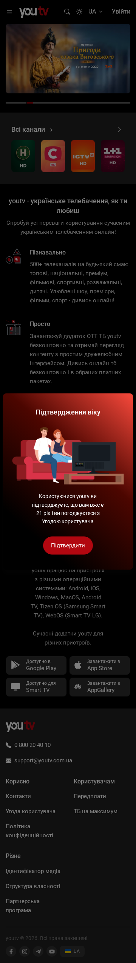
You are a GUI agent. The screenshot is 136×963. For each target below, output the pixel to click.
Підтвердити (68, 545)
